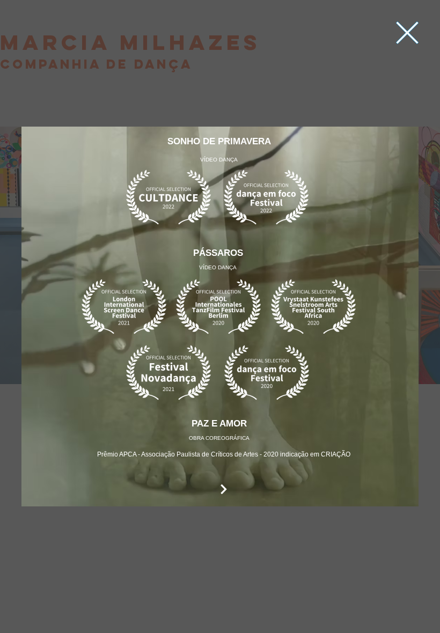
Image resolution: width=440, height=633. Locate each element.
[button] (407, 32)
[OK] (224, 489)
